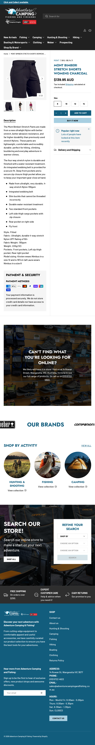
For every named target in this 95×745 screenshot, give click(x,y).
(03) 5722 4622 (56, 679)
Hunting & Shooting (17, 484)
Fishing (47, 482)
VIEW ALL (86, 445)
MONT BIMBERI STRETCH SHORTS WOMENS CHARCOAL (28, 54)
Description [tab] (10, 120)
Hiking (52, 644)
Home (6, 54)
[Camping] (78, 465)
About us (53, 623)
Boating (53, 649)
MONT (56, 60)
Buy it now (72, 120)
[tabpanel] (25, 195)
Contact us (54, 617)
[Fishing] (47, 465)
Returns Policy (56, 660)
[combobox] (67, 16)
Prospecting (66, 42)
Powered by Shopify (40, 736)
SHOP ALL (11, 559)
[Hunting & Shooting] (17, 465)
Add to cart (80, 113)
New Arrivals (10, 37)
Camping (77, 482)
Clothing (53, 655)
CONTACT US (58, 718)
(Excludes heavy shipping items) (35, 2)
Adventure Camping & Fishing (21, 736)
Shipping (69, 84)
